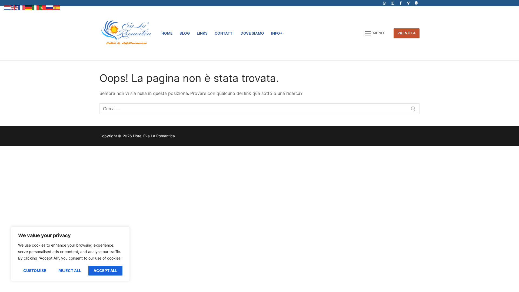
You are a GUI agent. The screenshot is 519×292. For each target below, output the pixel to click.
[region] (70, 254)
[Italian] (35, 7)
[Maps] (408, 3)
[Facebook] (400, 3)
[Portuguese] (42, 7)
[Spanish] (56, 7)
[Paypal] (416, 3)
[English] (14, 7)
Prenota (406, 33)
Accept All (105, 270)
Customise (34, 270)
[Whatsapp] (384, 3)
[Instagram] (393, 3)
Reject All (69, 270)
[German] (28, 7)
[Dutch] (7, 7)
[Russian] (49, 7)
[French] (21, 7)
